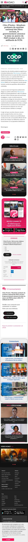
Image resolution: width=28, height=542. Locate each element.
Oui (5, 247)
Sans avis (7, 250)
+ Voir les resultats (16, 254)
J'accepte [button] (8, 539)
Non (6, 249)
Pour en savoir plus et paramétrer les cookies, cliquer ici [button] (13, 535)
